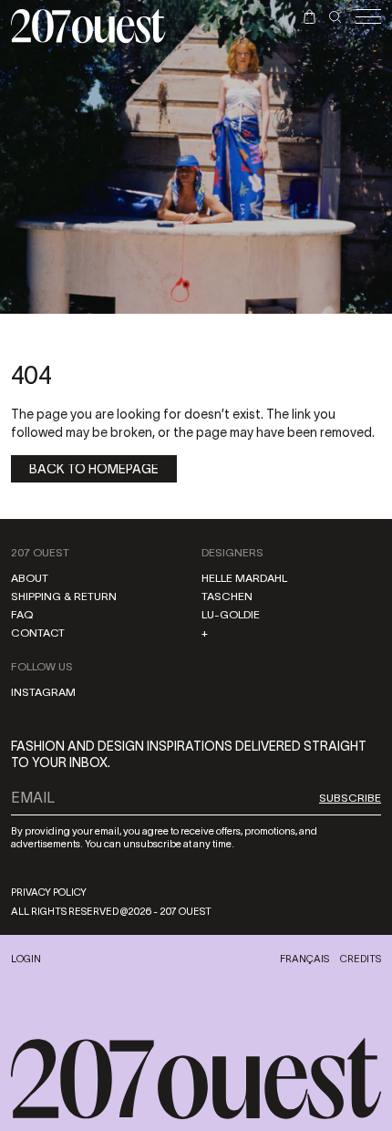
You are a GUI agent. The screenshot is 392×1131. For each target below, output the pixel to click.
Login (26, 958)
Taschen (227, 596)
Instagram (43, 692)
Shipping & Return (64, 596)
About (29, 578)
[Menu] (368, 16)
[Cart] (309, 16)
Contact (38, 632)
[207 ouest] (196, 1079)
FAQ (22, 614)
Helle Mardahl (244, 578)
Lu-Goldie (230, 614)
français (304, 958)
